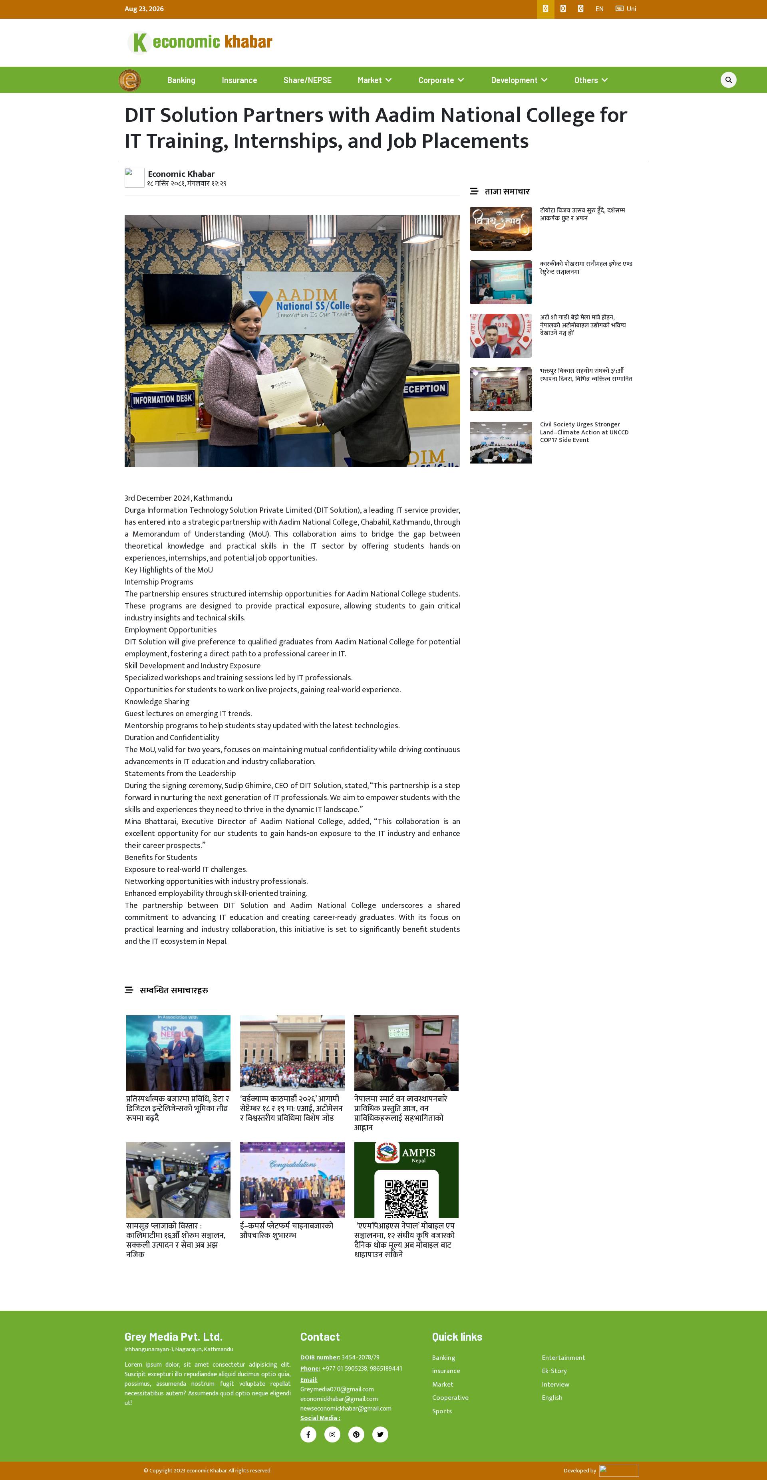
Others (586, 80)
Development (514, 80)
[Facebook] (545, 9)
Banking (181, 80)
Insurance (239, 80)
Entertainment (563, 1357)
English (552, 1397)
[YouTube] (581, 9)
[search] (729, 80)
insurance (446, 1371)
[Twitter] (563, 9)
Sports (442, 1411)
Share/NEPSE (308, 80)
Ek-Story (554, 1371)
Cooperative (450, 1397)
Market (370, 80)
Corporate (436, 80)
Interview (555, 1384)
